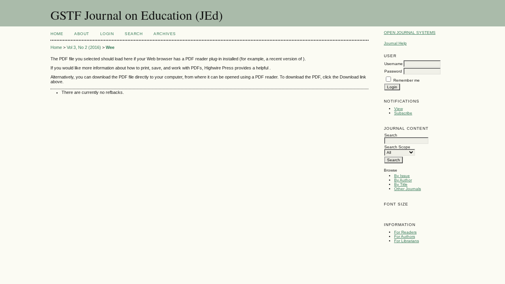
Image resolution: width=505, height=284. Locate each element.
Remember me (406, 80)
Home (56, 34)
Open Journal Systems (410, 32)
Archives (164, 34)
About (81, 34)
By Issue (402, 176)
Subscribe (403, 113)
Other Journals (407, 189)
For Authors (404, 236)
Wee (110, 47)
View (398, 108)
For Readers (405, 232)
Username (393, 64)
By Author (403, 180)
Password (393, 71)
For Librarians (406, 241)
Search (133, 34)
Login (107, 34)
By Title (401, 184)
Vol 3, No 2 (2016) (84, 47)
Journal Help (395, 43)
